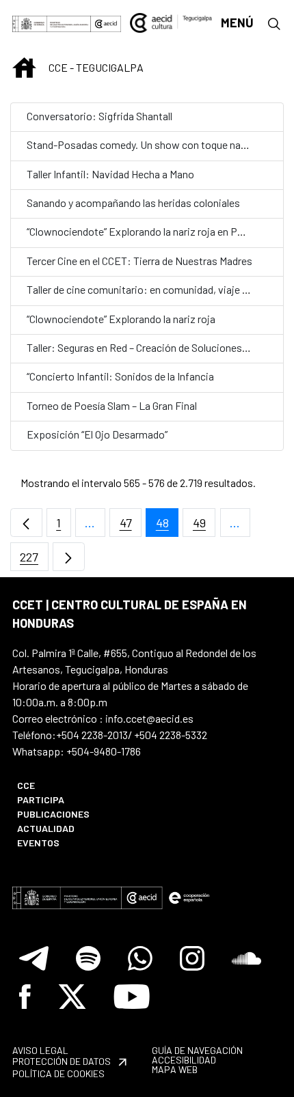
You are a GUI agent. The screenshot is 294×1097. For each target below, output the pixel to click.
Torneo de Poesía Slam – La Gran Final (112, 405)
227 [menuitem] (34, 560)
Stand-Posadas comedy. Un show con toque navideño (149, 144)
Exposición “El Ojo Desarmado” (97, 434)
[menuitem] (74, 785)
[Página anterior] (26, 523)
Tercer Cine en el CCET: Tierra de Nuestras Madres (139, 260)
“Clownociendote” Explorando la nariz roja (121, 318)
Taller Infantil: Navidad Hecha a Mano (110, 173)
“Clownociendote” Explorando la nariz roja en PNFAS (145, 231)
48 (167, 526)
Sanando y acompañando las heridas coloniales (133, 202)
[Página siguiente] (69, 557)
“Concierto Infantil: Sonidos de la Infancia (120, 376)
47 (131, 526)
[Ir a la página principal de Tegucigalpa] (171, 22)
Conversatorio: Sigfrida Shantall (99, 115)
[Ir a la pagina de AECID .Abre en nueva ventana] (105, 22)
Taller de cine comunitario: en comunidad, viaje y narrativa (158, 289)
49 (204, 526)
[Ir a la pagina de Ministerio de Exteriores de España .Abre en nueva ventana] (51, 22)
